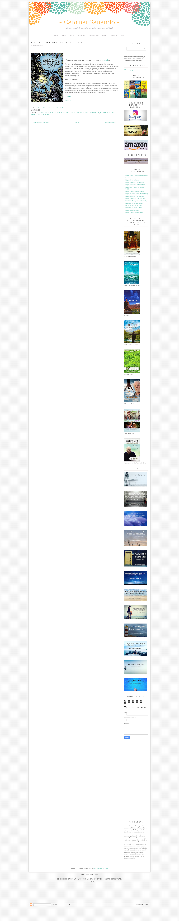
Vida (122, 35)
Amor (104, 35)
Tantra (72, 35)
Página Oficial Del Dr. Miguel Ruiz (135, 184)
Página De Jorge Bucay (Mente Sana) (136, 193)
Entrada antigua (110, 122)
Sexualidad (113, 35)
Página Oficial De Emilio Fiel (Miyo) (135, 198)
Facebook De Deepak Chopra (134, 203)
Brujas (66, 112)
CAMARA (68, 96)
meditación (36, 114)
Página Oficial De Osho (132, 210)
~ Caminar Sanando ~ (89, 22)
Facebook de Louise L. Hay (133, 207)
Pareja (64, 35)
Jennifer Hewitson (91, 112)
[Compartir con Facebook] (39, 110)
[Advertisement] (89, 898)
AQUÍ (106, 60)
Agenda (48, 112)
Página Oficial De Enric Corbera (134, 182)
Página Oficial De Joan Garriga (134, 196)
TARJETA (68, 100)
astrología (57, 112)
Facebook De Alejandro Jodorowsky (136, 201)
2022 (42, 112)
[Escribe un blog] (34, 110)
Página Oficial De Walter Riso (134, 212)
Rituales (45, 114)
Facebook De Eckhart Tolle (133, 205)
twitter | (51, 107)
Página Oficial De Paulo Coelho (134, 191)
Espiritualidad (94, 35)
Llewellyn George (108, 112)
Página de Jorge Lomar (132, 180)
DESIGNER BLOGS (101, 869)
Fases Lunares (76, 112)
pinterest (59, 107)
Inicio (56, 35)
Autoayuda (81, 35)
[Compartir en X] (37, 110)
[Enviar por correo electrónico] (32, 110)
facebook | (42, 107)
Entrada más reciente (41, 122)
